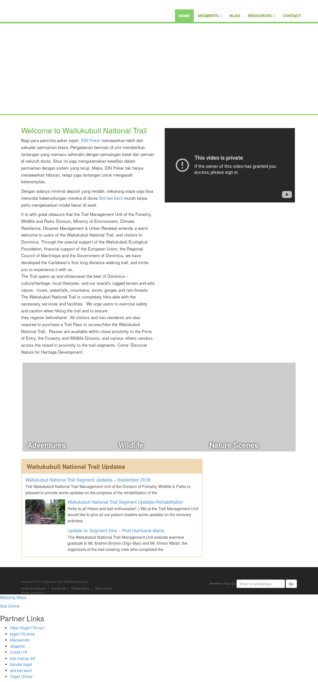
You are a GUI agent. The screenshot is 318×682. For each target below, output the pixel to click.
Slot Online (10, 606)
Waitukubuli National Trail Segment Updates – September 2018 (87, 479)
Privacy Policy (80, 588)
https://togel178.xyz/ (27, 628)
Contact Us (58, 588)
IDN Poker (90, 140)
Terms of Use (103, 588)
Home (184, 15)
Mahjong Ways (13, 597)
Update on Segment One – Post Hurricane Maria (116, 530)
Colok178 (18, 652)
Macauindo (20, 640)
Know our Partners (33, 588)
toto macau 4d (22, 658)
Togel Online (21, 676)
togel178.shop (22, 634)
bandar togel (21, 664)
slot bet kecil (21, 670)
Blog (235, 15)
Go (291, 583)
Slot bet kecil (111, 198)
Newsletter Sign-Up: (222, 583)
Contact (292, 15)
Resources (260, 15)
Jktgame (17, 646)
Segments (209, 15)
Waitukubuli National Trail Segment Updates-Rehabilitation (125, 501)
